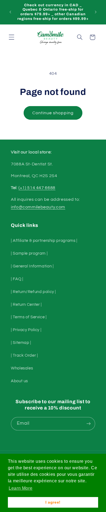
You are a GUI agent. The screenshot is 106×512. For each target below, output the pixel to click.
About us (19, 381)
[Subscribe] (88, 423)
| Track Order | (24, 355)
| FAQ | (17, 279)
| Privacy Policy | (26, 330)
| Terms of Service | (29, 317)
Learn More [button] (20, 488)
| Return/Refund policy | (33, 292)
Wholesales (22, 368)
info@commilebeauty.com (38, 207)
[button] (11, 37)
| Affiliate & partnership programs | (44, 241)
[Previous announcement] (10, 12)
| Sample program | (29, 253)
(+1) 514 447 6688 (36, 188)
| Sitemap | (21, 343)
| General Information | (32, 266)
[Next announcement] (96, 12)
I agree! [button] (53, 502)
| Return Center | (26, 305)
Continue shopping (53, 113)
